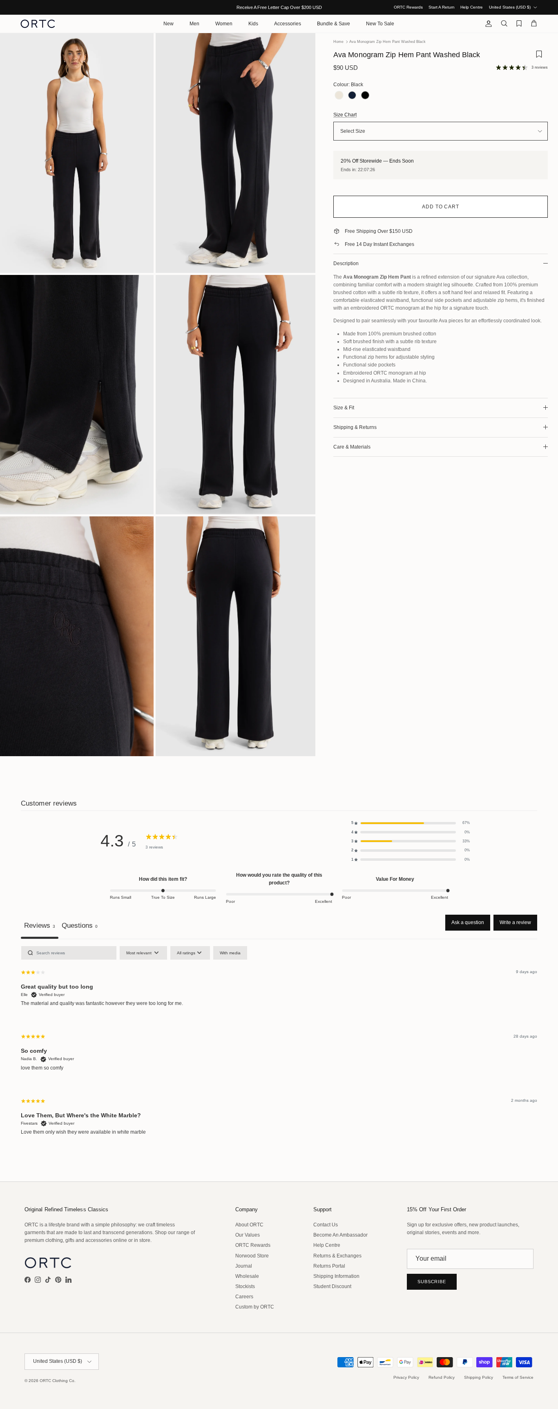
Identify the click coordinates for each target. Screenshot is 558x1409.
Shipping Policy (478, 1377)
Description (346, 263)
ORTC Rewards (408, 7)
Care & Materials (352, 447)
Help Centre (471, 7)
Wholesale (247, 1276)
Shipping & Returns (355, 427)
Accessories (287, 24)
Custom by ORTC (254, 1307)
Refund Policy (442, 1377)
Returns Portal (329, 1266)
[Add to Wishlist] (539, 57)
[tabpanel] (279, 1047)
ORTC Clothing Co (57, 1380)
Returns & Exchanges (337, 1256)
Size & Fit (343, 408)
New (168, 24)
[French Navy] (352, 95)
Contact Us (325, 1225)
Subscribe (431, 1281)
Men (194, 24)
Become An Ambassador (340, 1235)
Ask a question (467, 922)
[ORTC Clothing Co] (37, 23)
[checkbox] (230, 953)
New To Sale (380, 24)
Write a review (515, 922)
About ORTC (249, 1225)
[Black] (365, 95)
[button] (410, 823)
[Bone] (339, 95)
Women (223, 24)
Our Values (247, 1235)
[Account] (487, 23)
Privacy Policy (406, 1377)
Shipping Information (336, 1276)
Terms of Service (517, 1377)
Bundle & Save (333, 24)
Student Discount (332, 1286)
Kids (253, 24)
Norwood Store (252, 1256)
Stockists (245, 1286)
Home (338, 42)
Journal (243, 1266)
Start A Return (442, 7)
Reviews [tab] (39, 925)
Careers (244, 1297)
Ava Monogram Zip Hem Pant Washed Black (387, 42)
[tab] (79, 927)
